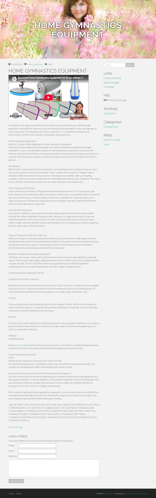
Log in (106, 144)
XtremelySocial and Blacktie (135, 493)
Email (12, 450)
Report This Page (16, 427)
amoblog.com (109, 493)
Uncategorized (111, 126)
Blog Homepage (111, 82)
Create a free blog (112, 78)
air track (22, 345)
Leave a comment (34, 64)
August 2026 (110, 113)
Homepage (109, 86)
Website (13, 456)
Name (12, 445)
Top (11, 493)
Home (50, 64)
